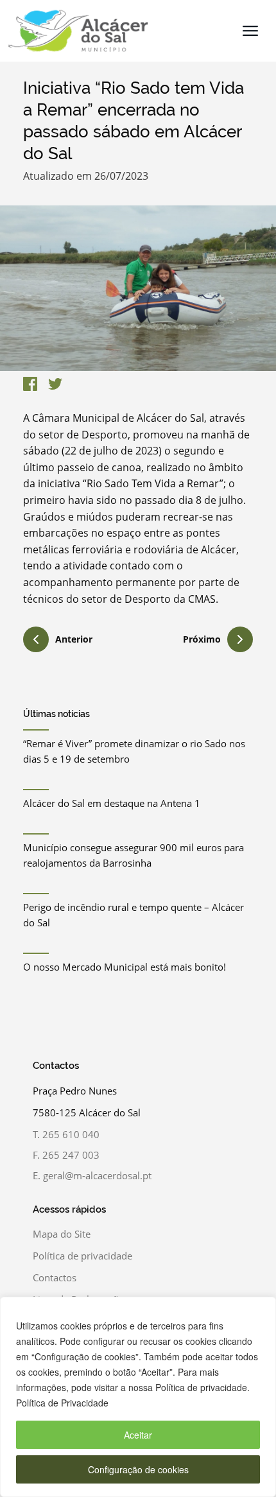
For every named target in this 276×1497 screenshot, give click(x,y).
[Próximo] (240, 639)
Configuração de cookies (138, 1469)
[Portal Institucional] (75, 30)
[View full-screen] (138, 288)
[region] (138, 1397)
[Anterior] (36, 641)
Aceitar (138, 1434)
